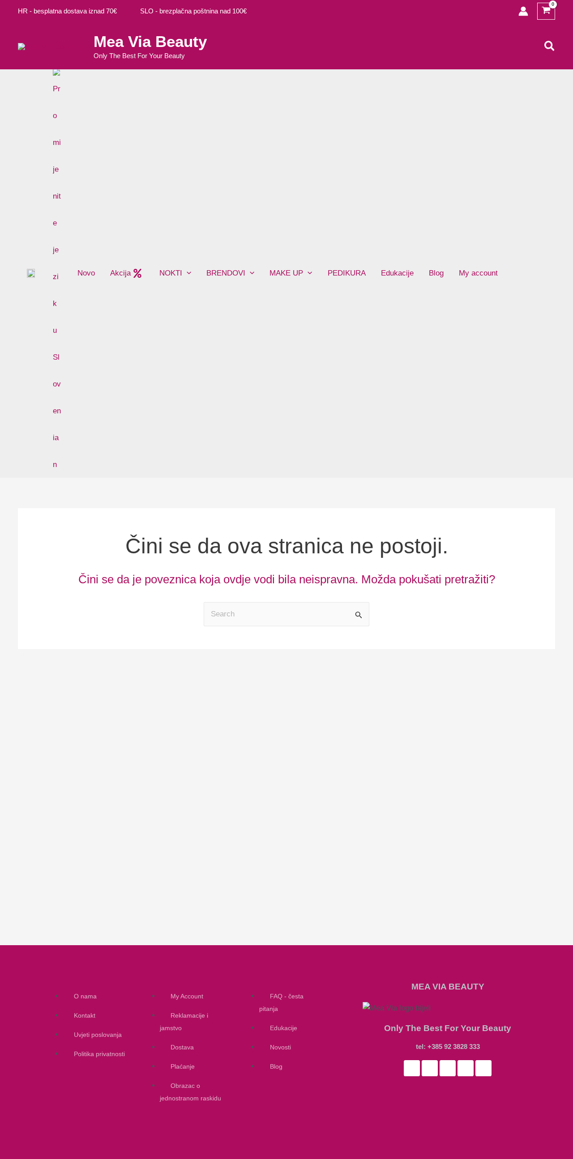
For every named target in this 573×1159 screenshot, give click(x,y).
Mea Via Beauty (150, 41)
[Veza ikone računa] (523, 11)
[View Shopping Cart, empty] (546, 11)
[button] (550, 46)
